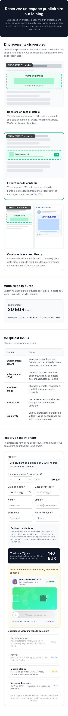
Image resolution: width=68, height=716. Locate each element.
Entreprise (13, 512)
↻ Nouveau (51, 621)
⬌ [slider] (16, 614)
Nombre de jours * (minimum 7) (25, 474)
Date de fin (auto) (45, 486)
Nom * (11, 499)
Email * (39, 499)
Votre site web (44, 512)
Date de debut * (16, 486)
